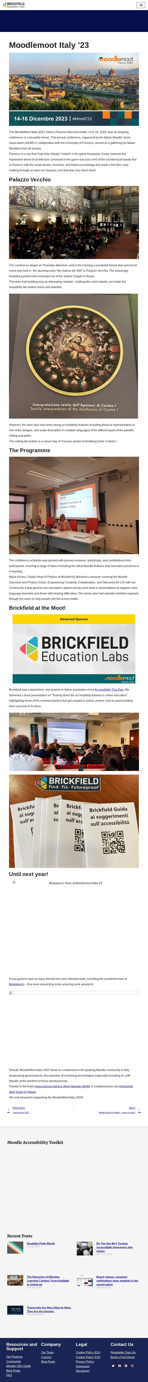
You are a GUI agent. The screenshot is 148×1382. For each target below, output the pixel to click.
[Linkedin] (126, 1365)
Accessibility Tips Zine (109, 689)
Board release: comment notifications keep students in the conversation (117, 1280)
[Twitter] (113, 1365)
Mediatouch (17, 984)
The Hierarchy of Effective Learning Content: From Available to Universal (48, 1280)
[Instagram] (132, 1365)
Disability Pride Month (41, 1243)
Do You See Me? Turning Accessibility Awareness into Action (114, 1247)
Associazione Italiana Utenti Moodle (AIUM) (62, 1086)
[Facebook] (119, 1365)
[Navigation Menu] (141, 5)
